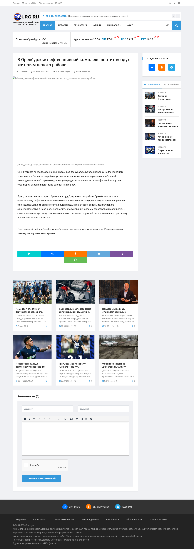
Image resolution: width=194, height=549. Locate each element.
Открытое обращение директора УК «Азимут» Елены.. (114, 367)
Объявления (80, 25)
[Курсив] (29, 419)
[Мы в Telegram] (179, 3)
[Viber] (121, 254)
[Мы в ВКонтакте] (170, 3)
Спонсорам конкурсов (64, 519)
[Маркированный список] (55, 419)
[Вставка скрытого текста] (91, 419)
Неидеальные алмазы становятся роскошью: (168, 126)
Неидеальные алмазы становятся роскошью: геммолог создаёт (98, 17)
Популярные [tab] (153, 84)
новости (162, 529)
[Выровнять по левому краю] (40, 419)
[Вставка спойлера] (86, 419)
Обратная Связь (134, 519)
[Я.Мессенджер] (29, 254)
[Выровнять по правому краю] (49, 419)
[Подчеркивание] (34, 419)
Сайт (130, 25)
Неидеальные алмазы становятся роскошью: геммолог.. (114, 312)
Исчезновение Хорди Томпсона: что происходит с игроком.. (30, 367)
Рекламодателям (90, 519)
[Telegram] (98, 254)
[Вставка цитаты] (77, 419)
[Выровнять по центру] (44, 419)
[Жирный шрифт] (25, 419)
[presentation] (174, 16)
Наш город (113, 25)
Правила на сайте (158, 519)
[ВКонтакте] (52, 254)
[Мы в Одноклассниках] (174, 3)
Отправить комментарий (42, 478)
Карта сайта (39, 519)
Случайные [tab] (173, 84)
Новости (63, 25)
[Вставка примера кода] (82, 419)
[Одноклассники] (75, 254)
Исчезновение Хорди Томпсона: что (167, 140)
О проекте (21, 519)
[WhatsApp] (75, 260)
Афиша (97, 25)
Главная (47, 25)
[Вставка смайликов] (65, 419)
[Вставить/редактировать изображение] (71, 419)
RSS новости (112, 519)
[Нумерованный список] (59, 419)
